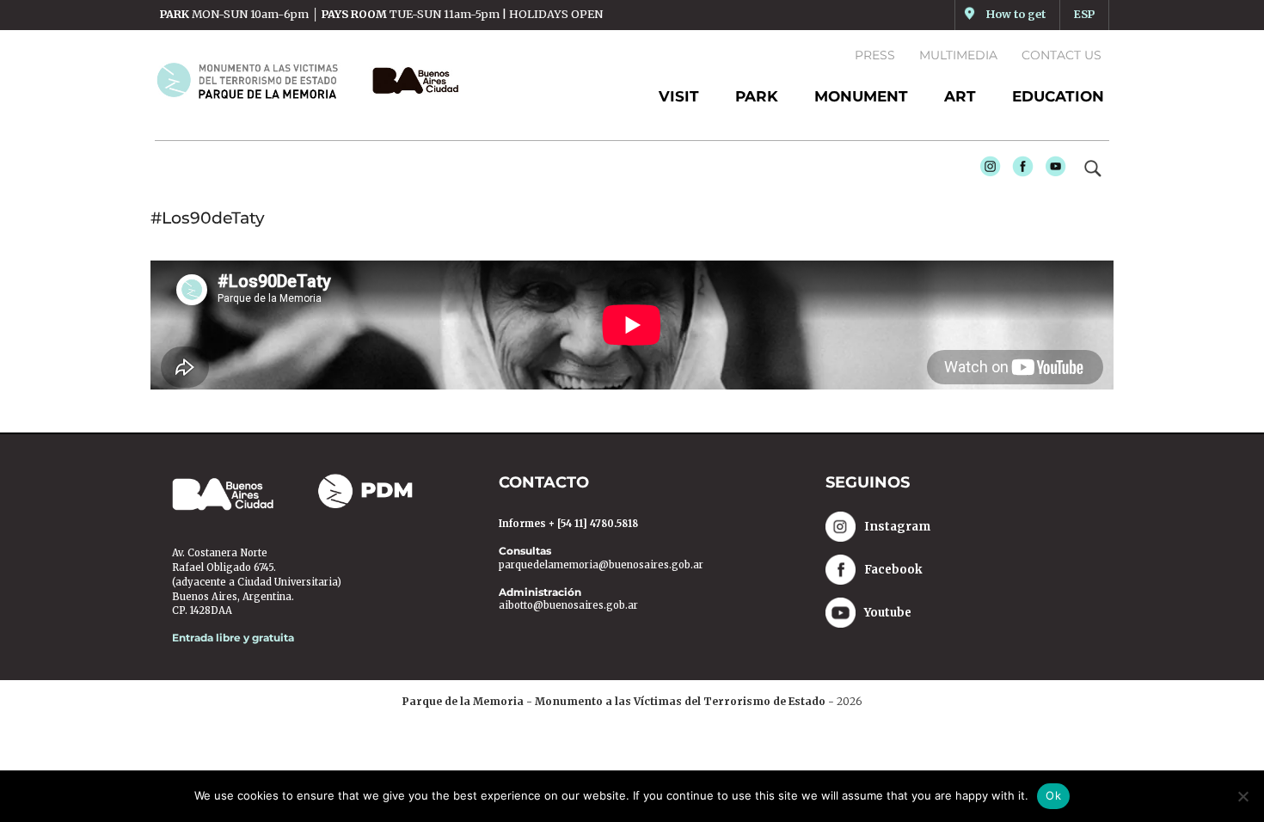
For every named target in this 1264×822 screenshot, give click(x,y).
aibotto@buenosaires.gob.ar (568, 605)
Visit (679, 96)
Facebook (1019, 171)
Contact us (1061, 55)
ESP (1084, 14)
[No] (1242, 796)
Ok (1053, 795)
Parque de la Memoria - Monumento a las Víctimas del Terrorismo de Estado (613, 701)
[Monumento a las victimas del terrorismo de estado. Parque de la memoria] (257, 80)
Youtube (1051, 171)
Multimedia (958, 55)
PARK (756, 96)
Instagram (986, 171)
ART (960, 96)
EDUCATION (1058, 96)
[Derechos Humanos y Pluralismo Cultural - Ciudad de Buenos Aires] (411, 81)
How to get (1016, 14)
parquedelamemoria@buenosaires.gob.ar (601, 565)
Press (875, 55)
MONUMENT (861, 96)
